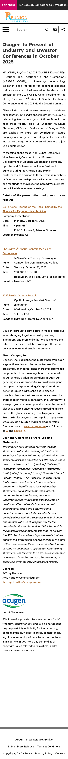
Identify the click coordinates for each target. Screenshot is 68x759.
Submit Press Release (21, 746)
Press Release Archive (39, 739)
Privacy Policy (43, 753)
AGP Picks (8, 5)
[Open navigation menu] (6, 29)
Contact (60, 753)
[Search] (47, 29)
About (19, 739)
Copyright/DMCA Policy (17, 753)
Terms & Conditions (48, 746)
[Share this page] (63, 29)
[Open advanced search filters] (54, 29)
